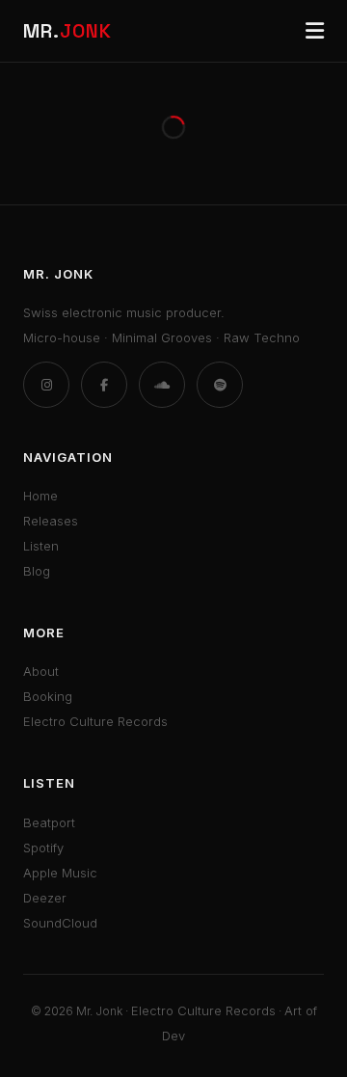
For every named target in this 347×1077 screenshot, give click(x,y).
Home (40, 495)
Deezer (45, 897)
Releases (50, 520)
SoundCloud (60, 922)
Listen (41, 545)
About (41, 671)
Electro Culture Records (95, 721)
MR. (67, 30)
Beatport (49, 822)
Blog (36, 571)
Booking (47, 696)
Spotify (43, 847)
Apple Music (60, 872)
